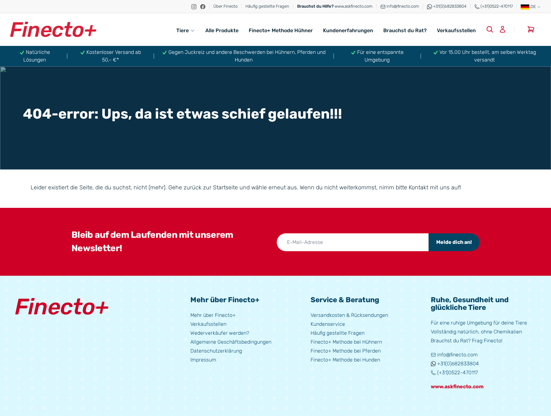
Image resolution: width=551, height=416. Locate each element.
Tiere (182, 30)
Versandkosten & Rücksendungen (349, 315)
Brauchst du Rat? (405, 30)
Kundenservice (328, 324)
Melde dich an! (454, 242)
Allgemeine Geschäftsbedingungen (230, 342)
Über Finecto (225, 6)
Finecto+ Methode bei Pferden (346, 351)
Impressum (203, 360)
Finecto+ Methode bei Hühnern (346, 342)
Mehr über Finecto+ (213, 315)
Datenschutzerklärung (216, 351)
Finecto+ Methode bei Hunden (345, 360)
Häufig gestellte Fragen (267, 6)
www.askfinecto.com (334, 6)
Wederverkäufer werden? (219, 333)
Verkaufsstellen (456, 30)
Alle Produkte (222, 30)
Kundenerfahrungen (348, 30)
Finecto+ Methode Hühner (281, 30)
